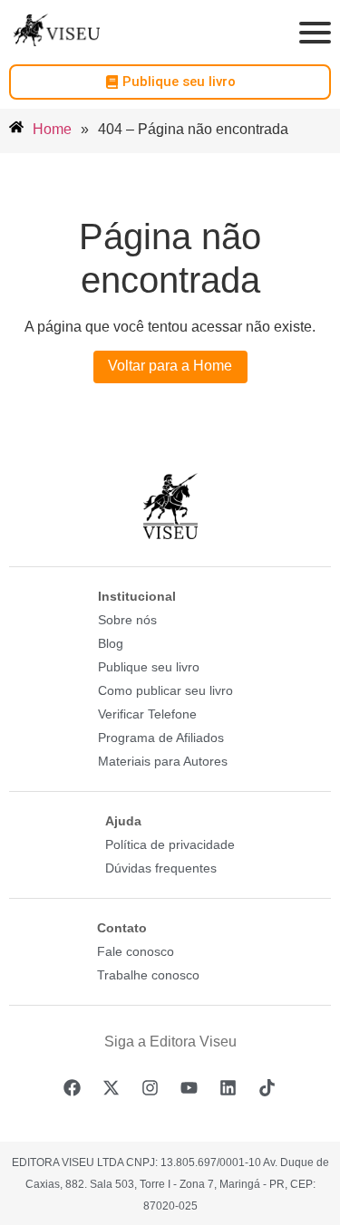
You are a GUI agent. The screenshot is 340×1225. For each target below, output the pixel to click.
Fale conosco (135, 951)
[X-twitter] (111, 1087)
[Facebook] (72, 1087)
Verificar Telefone (147, 714)
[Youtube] (189, 1087)
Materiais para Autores (163, 761)
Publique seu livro (148, 667)
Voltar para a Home (170, 365)
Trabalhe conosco (148, 975)
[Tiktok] (267, 1087)
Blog (110, 643)
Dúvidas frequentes (161, 868)
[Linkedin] (228, 1087)
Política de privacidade (170, 844)
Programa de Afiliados (161, 737)
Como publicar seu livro (165, 690)
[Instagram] (150, 1087)
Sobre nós (127, 619)
